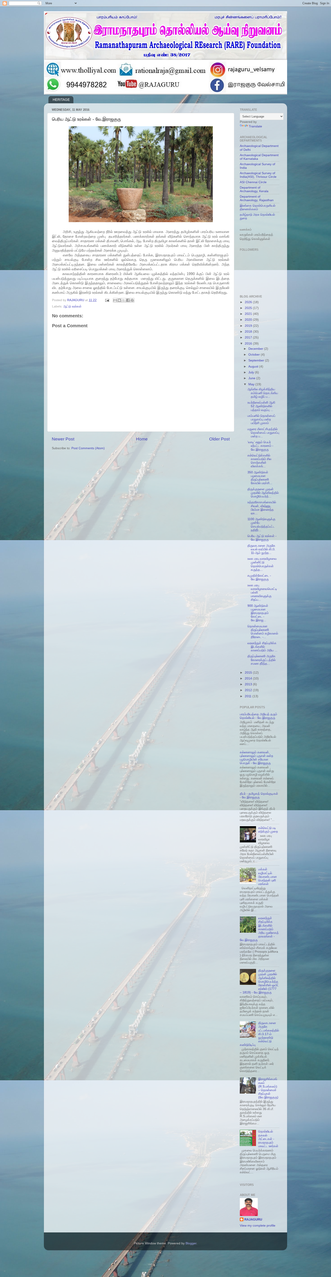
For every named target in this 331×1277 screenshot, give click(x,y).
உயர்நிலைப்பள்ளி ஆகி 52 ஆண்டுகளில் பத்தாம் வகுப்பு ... (261, 406)
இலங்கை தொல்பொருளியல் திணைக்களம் (257, 207)
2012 (249, 690)
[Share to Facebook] (128, 300)
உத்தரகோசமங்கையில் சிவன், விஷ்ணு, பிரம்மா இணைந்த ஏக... (261, 508)
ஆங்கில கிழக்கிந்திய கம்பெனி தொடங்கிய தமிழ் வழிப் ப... (262, 393)
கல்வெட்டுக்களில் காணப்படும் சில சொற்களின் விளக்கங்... (259, 461)
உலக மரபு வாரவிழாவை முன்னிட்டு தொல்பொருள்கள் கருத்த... (262, 564)
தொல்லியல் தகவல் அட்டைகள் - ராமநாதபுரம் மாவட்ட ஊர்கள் (268, 1139)
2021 (249, 314)
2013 (249, 684)
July (251, 372)
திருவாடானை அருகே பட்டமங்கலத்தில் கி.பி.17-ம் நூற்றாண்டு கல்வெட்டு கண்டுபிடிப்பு (259, 1034)
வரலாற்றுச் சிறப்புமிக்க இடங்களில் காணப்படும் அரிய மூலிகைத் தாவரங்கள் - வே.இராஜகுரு (259, 929)
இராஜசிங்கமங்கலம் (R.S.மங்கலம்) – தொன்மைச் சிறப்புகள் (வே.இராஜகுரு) (268, 1088)
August (253, 366)
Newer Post (63, 439)
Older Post (219, 439)
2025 (249, 308)
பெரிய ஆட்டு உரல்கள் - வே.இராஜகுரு (262, 537)
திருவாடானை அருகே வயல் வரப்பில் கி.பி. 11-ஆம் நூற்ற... (261, 549)
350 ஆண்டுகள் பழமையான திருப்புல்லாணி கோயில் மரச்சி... (259, 478)
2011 (248, 696)
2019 (249, 325)
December (256, 348)
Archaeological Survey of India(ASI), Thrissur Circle (258, 174)
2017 (249, 337)
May (251, 384)
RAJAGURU (253, 1219)
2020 (249, 319)
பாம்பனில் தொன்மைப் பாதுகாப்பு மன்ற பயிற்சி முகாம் (261, 419)
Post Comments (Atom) (88, 448)
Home (142, 439)
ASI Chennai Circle (253, 182)
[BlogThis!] (119, 300)
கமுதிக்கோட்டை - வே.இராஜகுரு (259, 577)
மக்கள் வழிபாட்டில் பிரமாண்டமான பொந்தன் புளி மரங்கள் (267, 877)
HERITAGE (61, 100)
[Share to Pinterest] (132, 300)
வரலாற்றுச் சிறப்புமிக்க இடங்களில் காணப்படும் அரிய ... (262, 646)
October (254, 354)
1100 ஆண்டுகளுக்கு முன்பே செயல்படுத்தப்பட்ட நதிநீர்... (261, 524)
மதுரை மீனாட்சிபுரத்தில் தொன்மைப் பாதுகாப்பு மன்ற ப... (263, 432)
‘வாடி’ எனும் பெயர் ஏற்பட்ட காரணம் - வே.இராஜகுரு (260, 445)
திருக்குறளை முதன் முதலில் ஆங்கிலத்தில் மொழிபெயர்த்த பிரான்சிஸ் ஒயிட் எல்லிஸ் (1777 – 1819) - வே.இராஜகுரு (259, 981)
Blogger (191, 1243)
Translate (255, 126)
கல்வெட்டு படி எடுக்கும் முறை (268, 829)
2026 (249, 302)
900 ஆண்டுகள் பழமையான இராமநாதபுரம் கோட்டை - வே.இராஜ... (258, 613)
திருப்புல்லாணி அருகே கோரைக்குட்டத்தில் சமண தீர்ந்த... (261, 659)
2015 (249, 672)
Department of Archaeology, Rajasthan (257, 198)
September (256, 360)
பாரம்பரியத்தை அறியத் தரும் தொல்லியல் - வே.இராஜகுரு (258, 716)
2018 (249, 331)
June (252, 378)
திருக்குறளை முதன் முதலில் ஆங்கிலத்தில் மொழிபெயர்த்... (263, 492)
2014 (249, 678)
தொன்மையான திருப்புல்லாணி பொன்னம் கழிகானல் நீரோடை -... (262, 632)
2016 (249, 343)
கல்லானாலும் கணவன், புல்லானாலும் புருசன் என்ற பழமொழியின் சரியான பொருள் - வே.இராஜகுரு (256, 758)
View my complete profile (257, 1225)
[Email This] (115, 300)
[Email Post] (107, 300)
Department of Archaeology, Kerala (254, 189)
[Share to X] (123, 300)
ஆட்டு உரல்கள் (72, 306)
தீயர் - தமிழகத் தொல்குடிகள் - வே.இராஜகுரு (259, 795)
